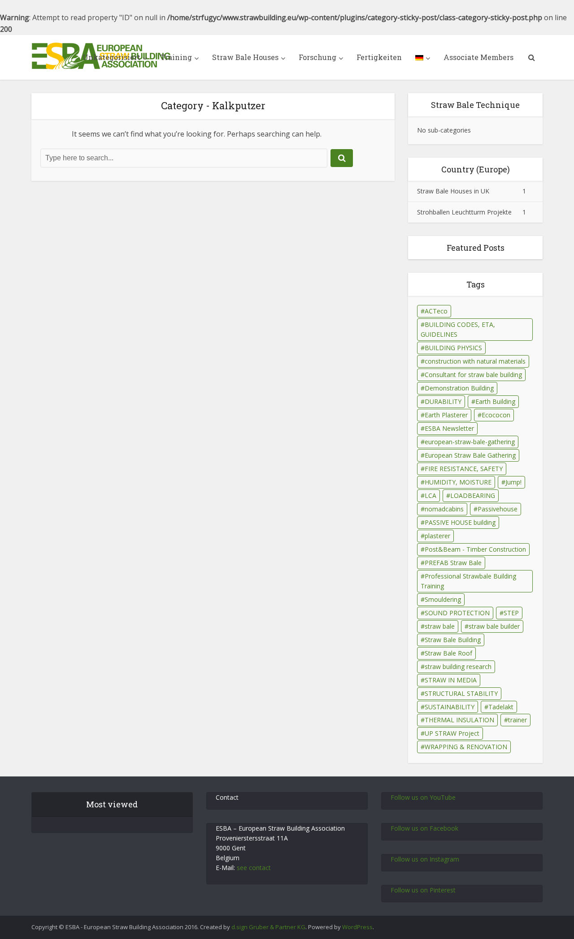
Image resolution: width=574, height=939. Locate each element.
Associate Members (478, 57)
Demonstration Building (459, 388)
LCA (430, 495)
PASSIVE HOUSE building (460, 522)
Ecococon (496, 415)
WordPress (357, 927)
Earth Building (495, 401)
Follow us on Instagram (425, 859)
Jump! (513, 482)
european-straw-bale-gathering (470, 441)
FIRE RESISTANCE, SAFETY (464, 468)
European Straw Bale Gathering (470, 455)
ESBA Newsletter (449, 428)
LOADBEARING (472, 495)
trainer (517, 720)
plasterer (437, 536)
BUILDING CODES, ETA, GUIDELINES (458, 329)
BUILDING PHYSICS (453, 347)
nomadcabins (444, 509)
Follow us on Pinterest (423, 890)
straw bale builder (494, 626)
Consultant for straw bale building (473, 374)
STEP (511, 613)
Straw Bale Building (453, 639)
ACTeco (436, 311)
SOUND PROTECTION (457, 613)
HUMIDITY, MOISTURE (458, 482)
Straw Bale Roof (448, 653)
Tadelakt (500, 707)
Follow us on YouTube (423, 797)
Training (176, 57)
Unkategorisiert (111, 57)
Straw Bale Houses (245, 57)
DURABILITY (443, 401)
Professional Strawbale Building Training (468, 581)
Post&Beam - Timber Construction (475, 549)
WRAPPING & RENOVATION (466, 746)
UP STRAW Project (452, 733)
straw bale (440, 626)
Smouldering (443, 599)
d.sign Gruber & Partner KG (268, 927)
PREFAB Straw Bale (453, 562)
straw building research (458, 666)
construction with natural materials (475, 361)
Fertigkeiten (379, 57)
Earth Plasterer (446, 415)
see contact (254, 867)
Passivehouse (497, 509)
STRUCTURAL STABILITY (461, 693)
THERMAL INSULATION (459, 720)
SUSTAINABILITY (449, 707)
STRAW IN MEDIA (451, 680)
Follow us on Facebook (424, 828)
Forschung (317, 57)
